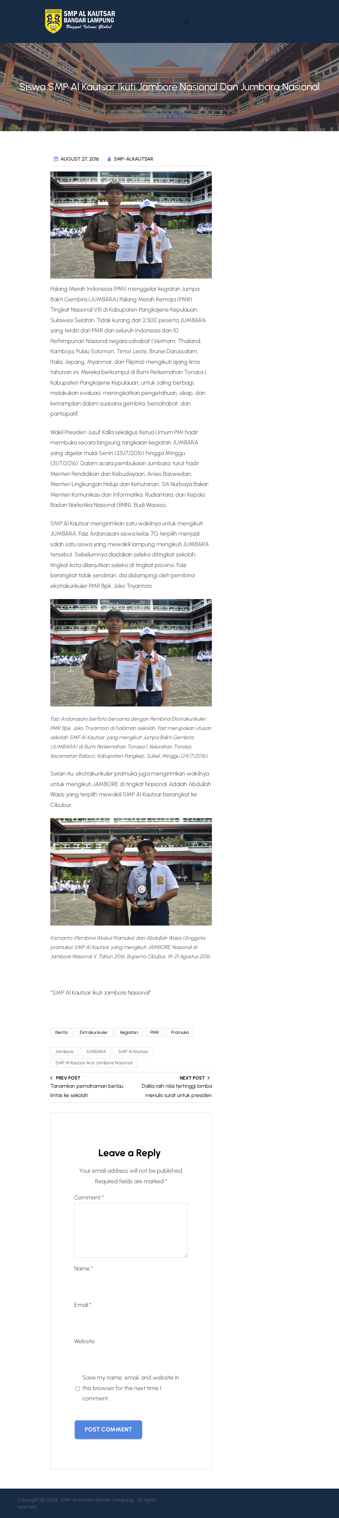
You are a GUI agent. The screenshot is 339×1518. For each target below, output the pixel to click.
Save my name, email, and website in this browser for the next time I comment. (130, 1388)
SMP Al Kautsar (133, 1051)
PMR (154, 1032)
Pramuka (180, 1032)
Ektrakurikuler (94, 1032)
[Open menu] (187, 21)
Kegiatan (129, 1032)
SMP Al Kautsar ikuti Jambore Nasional (93, 1063)
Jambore (64, 1051)
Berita (61, 1032)
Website (84, 1341)
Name (83, 1268)
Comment (89, 1197)
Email (82, 1305)
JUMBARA (96, 1051)
